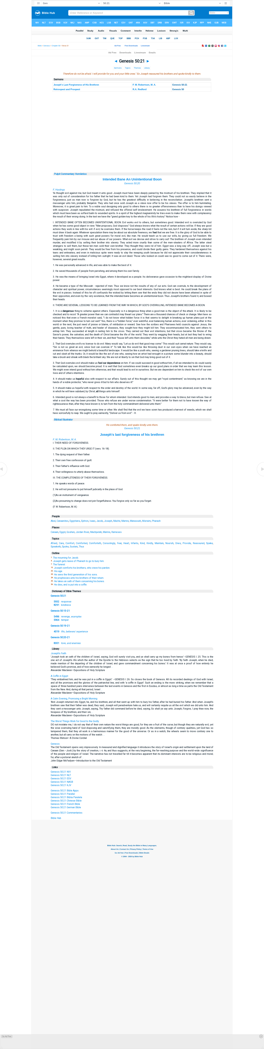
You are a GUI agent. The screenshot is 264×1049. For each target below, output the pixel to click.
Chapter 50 (56, 46)
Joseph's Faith (58, 653)
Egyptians (75, 520)
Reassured (198, 543)
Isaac (92, 520)
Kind (142, 543)
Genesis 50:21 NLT (61, 775)
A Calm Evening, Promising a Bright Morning (74, 698)
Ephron (84, 520)
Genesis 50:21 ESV (61, 778)
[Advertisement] (132, 154)
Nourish (169, 543)
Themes (137, 68)
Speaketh (56, 546)
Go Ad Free (6, 1036)
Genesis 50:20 (132, 183)
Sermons (118, 68)
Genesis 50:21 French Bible (65, 804)
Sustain (74, 546)
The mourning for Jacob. (66, 557)
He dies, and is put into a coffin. (70, 584)
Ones (178, 543)
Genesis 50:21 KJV (61, 785)
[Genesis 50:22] (260, 476)
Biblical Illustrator (63, 419)
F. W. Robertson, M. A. (144, 84)
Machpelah (96, 532)
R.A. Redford (140, 89)
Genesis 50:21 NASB (62, 781)
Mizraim (146, 520)
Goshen (71, 532)
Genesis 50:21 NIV (61, 771)
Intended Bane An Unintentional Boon (132, 179)
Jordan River (82, 532)
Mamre (125, 520)
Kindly (150, 543)
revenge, (67, 616)
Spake (209, 543)
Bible (40, 46)
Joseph (108, 520)
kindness (62, 604)
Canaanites (62, 520)
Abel (53, 520)
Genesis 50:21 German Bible (66, 807)
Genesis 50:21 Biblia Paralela (66, 797)
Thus (81, 546)
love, (67, 643)
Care (61, 543)
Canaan (54, 532)
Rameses (116, 532)
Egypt (62, 532)
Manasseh (135, 520)
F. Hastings (59, 189)
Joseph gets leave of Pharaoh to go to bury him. (78, 561)
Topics (128, 68)
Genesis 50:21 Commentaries (66, 812)
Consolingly (109, 543)
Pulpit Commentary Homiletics (70, 173)
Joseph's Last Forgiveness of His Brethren (76, 84)
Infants (134, 543)
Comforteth (95, 543)
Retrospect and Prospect (66, 89)
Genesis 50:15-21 (60, 610)
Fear (119, 543)
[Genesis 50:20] (4, 476)
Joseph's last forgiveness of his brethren (132, 434)
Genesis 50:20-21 (60, 637)
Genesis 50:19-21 (60, 625)
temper (61, 619)
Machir (116, 520)
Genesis (46, 46)
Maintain (159, 543)
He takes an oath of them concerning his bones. (79, 581)
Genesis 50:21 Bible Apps (65, 790)
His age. (58, 571)
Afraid (54, 543)
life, (71, 631)
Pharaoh (156, 520)
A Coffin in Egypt (59, 676)
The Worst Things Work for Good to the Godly (75, 721)
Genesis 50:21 (132, 428)
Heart (126, 543)
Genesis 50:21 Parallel (63, 793)
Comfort (70, 543)
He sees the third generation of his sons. (75, 574)
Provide (187, 543)
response (62, 601)
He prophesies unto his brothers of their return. (79, 577)
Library (147, 68)
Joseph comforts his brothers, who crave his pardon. (82, 567)
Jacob (99, 520)
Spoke (65, 546)
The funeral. (59, 564)
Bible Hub (56, 818)
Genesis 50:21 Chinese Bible (66, 800)
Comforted (81, 543)
